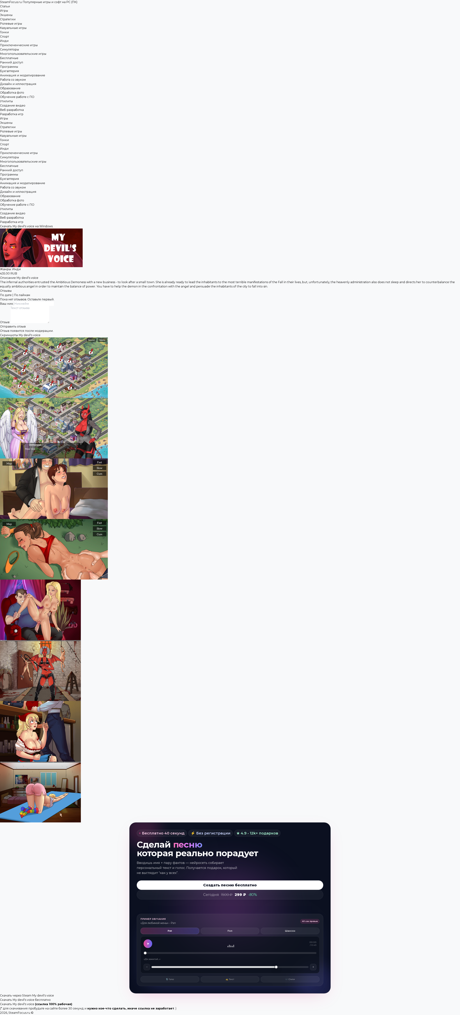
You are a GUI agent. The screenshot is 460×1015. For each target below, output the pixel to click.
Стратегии (8, 19)
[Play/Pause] (148, 943)
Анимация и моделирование (22, 75)
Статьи (5, 6)
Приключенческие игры (19, 45)
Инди (4, 41)
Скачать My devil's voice (17, 1004)
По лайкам (22, 295)
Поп (229, 930)
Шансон (290, 930)
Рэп (170, 930)
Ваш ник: (7, 303)
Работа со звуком (13, 79)
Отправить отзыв (13, 326)
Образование (10, 88)
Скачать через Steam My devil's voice (27, 995)
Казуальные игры (13, 28)
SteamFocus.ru (38, 2)
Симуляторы (9, 49)
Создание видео (12, 105)
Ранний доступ (11, 62)
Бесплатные (9, 58)
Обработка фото (12, 92)
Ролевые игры (11, 23)
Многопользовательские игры (23, 54)
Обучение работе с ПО (17, 97)
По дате (6, 295)
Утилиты (6, 101)
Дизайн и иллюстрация (18, 84)
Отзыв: (5, 322)
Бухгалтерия (9, 71)
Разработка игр (11, 114)
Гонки (4, 32)
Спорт (4, 36)
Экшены (6, 15)
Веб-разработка (12, 110)
